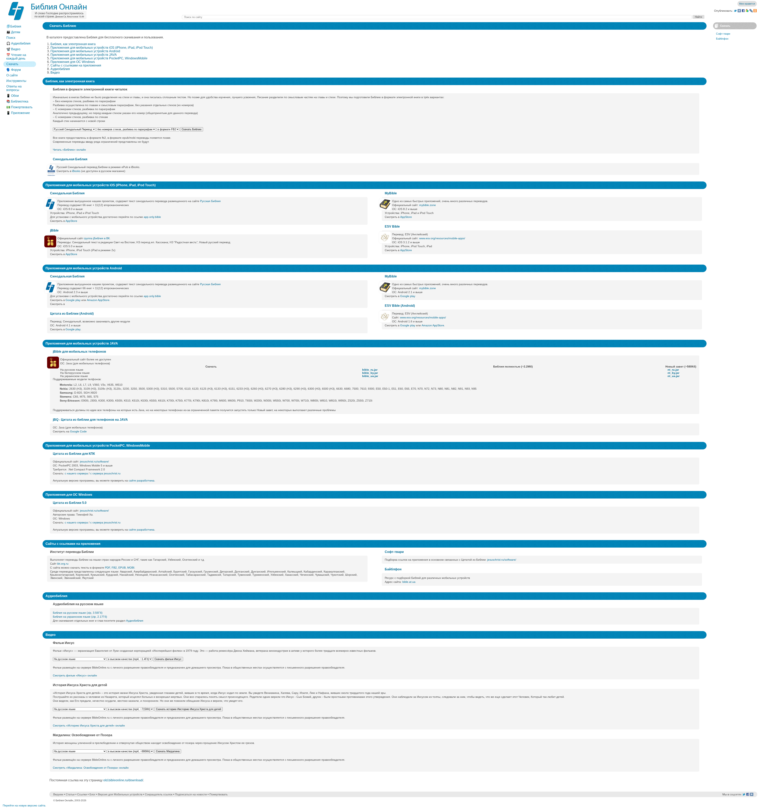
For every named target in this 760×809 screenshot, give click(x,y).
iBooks (76, 171)
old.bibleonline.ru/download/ (123, 780)
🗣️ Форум (13, 69)
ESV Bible (392, 226)
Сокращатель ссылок (158, 794)
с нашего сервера (76, 473)
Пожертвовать (218, 794)
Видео (55, 72)
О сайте (12, 75)
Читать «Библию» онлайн (69, 149)
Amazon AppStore (98, 300)
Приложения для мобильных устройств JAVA (83, 54)
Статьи (70, 794)
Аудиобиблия (60, 69)
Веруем (58, 794)
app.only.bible (152, 216)
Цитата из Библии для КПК (74, 453)
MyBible (391, 193)
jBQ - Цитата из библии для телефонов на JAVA (90, 419)
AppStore (71, 220)
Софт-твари (394, 552)
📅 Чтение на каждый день (16, 56)
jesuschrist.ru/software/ (94, 461)
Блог (92, 794)
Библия (15, 26)
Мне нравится (747, 3)
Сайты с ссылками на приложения (75, 65)
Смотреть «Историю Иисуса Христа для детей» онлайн (89, 725)
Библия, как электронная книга (73, 44)
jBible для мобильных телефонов (79, 351)
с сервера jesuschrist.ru (105, 473)
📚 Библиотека (17, 101)
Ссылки (82, 794)
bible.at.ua (408, 581)
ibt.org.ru (62, 563)
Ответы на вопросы (14, 88)
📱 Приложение (18, 113)
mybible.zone (427, 205)
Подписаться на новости (191, 794)
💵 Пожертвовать (19, 107)
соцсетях (735, 794)
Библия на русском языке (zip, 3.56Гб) (78, 612)
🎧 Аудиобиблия (18, 43)
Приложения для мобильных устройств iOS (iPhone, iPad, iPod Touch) (101, 47)
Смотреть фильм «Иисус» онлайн (75, 675)
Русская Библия (210, 201)
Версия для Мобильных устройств (120, 794)
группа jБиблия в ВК (97, 238)
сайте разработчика (141, 480)
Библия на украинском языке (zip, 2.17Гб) (80, 616)
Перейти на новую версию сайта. (24, 805)
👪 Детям (13, 32)
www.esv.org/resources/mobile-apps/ (442, 238)
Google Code (78, 431)
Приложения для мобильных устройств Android (85, 51)
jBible (54, 230)
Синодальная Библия (70, 159)
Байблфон (393, 569)
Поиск (10, 37)
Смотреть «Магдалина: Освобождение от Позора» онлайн (91, 767)
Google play (73, 300)
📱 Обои (12, 95)
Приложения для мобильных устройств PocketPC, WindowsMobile (98, 58)
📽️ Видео (13, 49)
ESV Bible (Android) (400, 305)
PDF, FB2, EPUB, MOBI (119, 567)
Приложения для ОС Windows (72, 62)
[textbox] (437, 17)
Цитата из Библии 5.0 (69, 502)
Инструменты (16, 81)
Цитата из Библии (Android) (72, 313)
